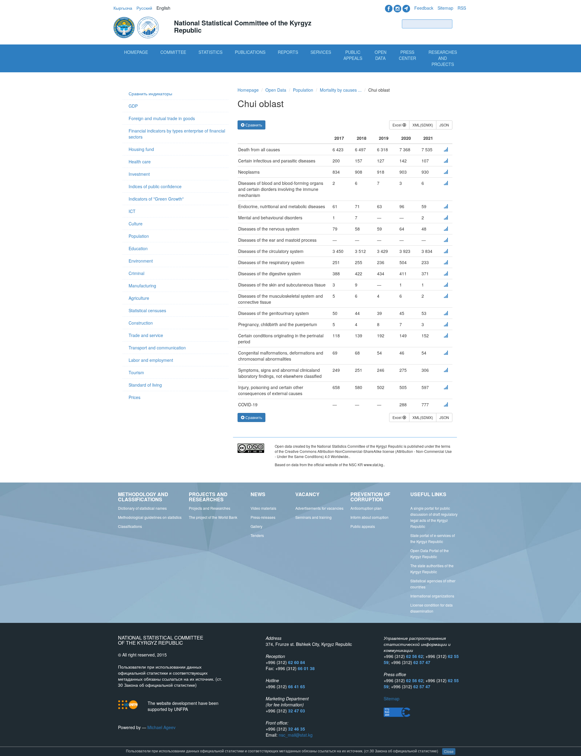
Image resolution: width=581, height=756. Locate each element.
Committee (173, 52)
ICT (132, 211)
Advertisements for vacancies (319, 508)
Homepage (136, 52)
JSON (444, 124)
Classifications (130, 526)
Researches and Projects (442, 58)
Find (460, 23)
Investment (139, 174)
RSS (462, 8)
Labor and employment (151, 360)
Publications (250, 52)
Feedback (423, 8)
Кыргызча (122, 8)
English (163, 8)
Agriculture (139, 298)
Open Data (380, 55)
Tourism (136, 372)
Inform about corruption (369, 517)
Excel (397, 124)
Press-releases (263, 517)
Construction (141, 323)
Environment (141, 261)
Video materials (263, 508)
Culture (136, 224)
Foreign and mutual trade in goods (162, 118)
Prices (134, 397)
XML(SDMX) (422, 124)
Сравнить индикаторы (150, 93)
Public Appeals (352, 55)
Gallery (256, 526)
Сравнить (253, 124)
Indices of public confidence (155, 186)
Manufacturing (142, 286)
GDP (133, 106)
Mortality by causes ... (341, 90)
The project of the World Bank (213, 517)
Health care (140, 162)
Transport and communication (157, 348)
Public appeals (362, 526)
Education (138, 248)
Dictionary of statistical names (142, 508)
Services (320, 52)
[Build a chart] (446, 149)
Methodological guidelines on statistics (150, 517)
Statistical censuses (147, 310)
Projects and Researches (209, 508)
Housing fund (141, 149)
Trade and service (146, 335)
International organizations (432, 595)
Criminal (136, 273)
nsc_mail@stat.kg (296, 735)
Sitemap (445, 8)
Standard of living (145, 385)
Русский (144, 8)
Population (139, 236)
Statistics (210, 52)
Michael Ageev (161, 727)
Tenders (257, 535)
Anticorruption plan (366, 508)
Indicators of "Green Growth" (156, 199)
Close (449, 751)
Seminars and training (313, 517)
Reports (288, 52)
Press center (407, 55)
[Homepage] (136, 27)
